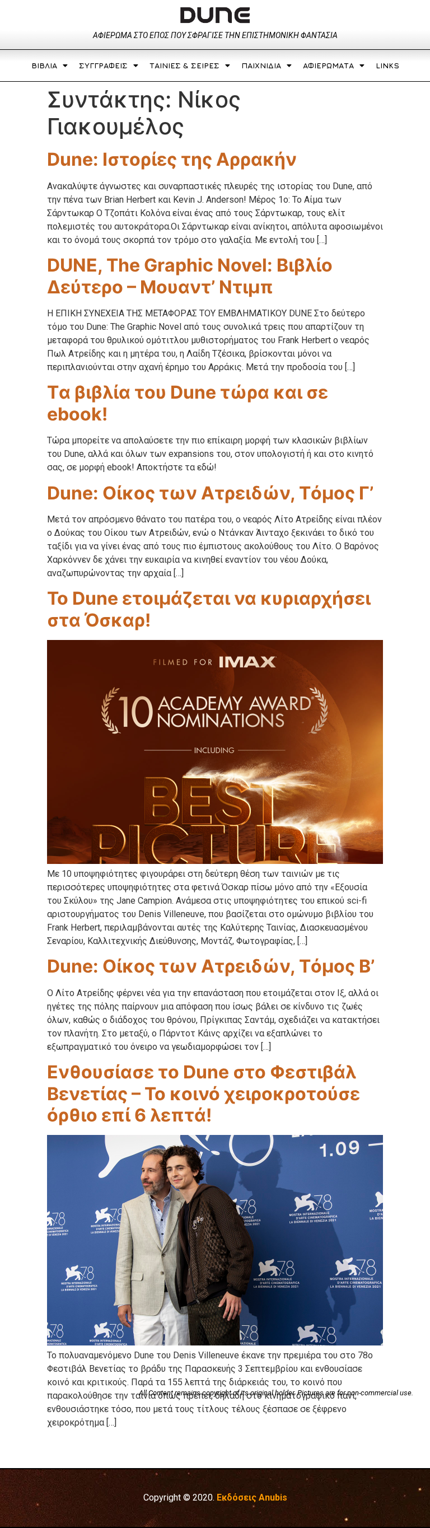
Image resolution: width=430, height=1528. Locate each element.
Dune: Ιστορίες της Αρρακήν (172, 159)
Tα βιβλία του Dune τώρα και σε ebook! (187, 402)
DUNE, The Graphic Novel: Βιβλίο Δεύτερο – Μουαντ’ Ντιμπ (190, 275)
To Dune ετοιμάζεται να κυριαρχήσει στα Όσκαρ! (209, 608)
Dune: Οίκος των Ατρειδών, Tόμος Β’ (211, 966)
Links (387, 65)
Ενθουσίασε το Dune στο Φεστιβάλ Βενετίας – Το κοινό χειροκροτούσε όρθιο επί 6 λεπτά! (203, 1093)
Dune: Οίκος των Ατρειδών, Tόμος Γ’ (210, 493)
